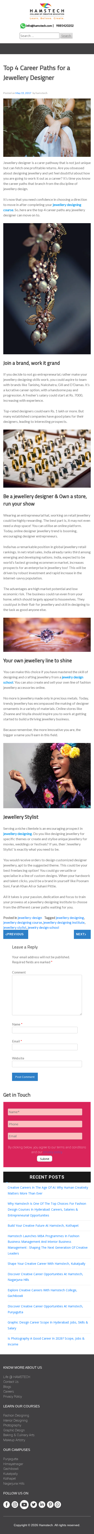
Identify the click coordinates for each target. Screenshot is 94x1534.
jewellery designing (17, 833)
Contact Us (11, 1382)
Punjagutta (10, 1459)
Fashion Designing (16, 1415)
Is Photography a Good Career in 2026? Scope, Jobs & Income (46, 1341)
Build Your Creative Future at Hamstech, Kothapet (43, 1225)
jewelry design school (43, 927)
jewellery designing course (22, 922)
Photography (12, 1425)
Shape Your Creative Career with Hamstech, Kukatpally (46, 1263)
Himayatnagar (13, 1464)
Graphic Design (14, 1430)
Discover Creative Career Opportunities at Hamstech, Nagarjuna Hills (45, 1277)
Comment (19, 972)
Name (17, 1024)
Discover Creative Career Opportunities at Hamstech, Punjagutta (45, 1309)
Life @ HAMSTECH (16, 1377)
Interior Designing (15, 1420)
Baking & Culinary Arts (19, 1435)
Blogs (7, 1387)
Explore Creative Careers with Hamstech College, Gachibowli (42, 1293)
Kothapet (9, 1478)
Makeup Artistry (14, 1440)
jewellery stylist (14, 927)
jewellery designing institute (64, 922)
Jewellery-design (30, 918)
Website (18, 1058)
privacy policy (52, 1152)
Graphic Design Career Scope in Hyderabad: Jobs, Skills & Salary (48, 1325)
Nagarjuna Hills (13, 1483)
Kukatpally (10, 1474)
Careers (8, 1391)
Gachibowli (11, 1469)
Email (17, 1041)
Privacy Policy (12, 1396)
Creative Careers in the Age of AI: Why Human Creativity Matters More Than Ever (48, 1190)
